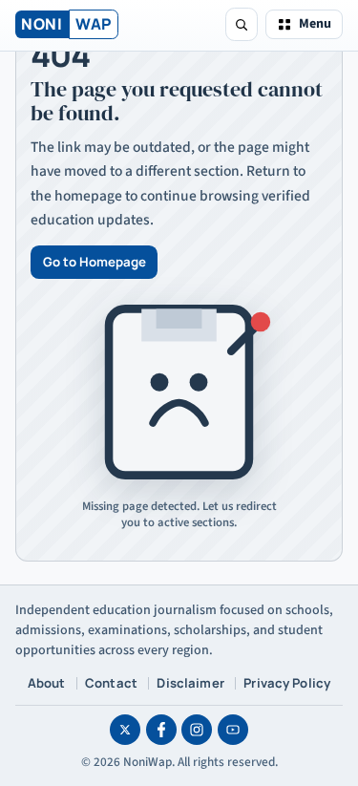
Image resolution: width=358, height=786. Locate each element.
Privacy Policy (286, 682)
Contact (111, 682)
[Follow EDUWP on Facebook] (161, 729)
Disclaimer (190, 682)
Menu (315, 23)
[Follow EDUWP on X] (125, 729)
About (47, 682)
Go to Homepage (94, 261)
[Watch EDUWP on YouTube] (233, 729)
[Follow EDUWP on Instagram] (196, 729)
